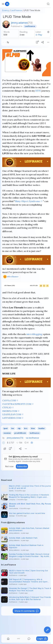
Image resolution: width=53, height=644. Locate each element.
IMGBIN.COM (9, 411)
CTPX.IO (6, 407)
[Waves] (18, 638)
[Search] (48, 4)
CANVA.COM (9, 400)
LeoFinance (16, 10)
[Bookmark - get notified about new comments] (36, 42)
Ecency (5, 10)
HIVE (38, 90)
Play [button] (40, 35)
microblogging (34, 334)
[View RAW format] (4, 448)
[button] (3, 442)
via (32, 438)
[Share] (42, 42)
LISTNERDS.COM (11, 417)
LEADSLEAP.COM (11, 414)
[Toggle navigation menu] (3, 4)
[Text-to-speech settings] (48, 32)
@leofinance (13, 276)
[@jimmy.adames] (6, 24)
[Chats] (29, 638)
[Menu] (48, 42)
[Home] (8, 638)
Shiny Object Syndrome (27, 201)
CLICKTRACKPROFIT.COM (16, 404)
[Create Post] (47, 630)
